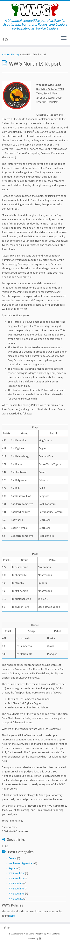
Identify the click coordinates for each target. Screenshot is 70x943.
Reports (13, 868)
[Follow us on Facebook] (4, 39)
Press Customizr (53, 933)
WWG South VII (16, 888)
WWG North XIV (16, 873)
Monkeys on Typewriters (21, 863)
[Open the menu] (63, 38)
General (13, 858)
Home (5, 54)
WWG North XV (16, 878)
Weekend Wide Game (24, 933)
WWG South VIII (16, 893)
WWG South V (16, 883)
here (12, 915)
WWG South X (16, 898)
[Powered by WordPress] (39, 937)
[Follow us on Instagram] (7, 39)
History (15, 54)
